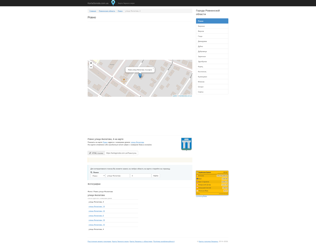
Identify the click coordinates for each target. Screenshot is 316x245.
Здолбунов (202, 61)
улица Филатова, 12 (97, 211)
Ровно (120, 11)
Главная (92, 11)
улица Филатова (137, 142)
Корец (200, 66)
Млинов (201, 81)
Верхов (201, 31)
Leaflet (175, 96)
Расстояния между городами (99, 241)
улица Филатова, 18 (97, 220)
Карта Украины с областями (141, 241)
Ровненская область (107, 11)
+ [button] (91, 63)
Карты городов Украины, (208, 241)
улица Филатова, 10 (97, 224)
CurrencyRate (201, 196)
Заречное (202, 56)
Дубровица (202, 51)
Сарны (200, 91)
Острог (201, 86)
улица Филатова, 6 (96, 215)
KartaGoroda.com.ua (98, 2)
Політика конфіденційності (164, 241)
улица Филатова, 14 (97, 206)
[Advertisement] (140, 41)
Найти (155, 175)
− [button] (91, 66)
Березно (201, 26)
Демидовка (202, 41)
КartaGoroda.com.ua (185, 96)
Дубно (200, 46)
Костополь (202, 71)
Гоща (200, 36)
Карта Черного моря (126, 3)
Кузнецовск (202, 76)
